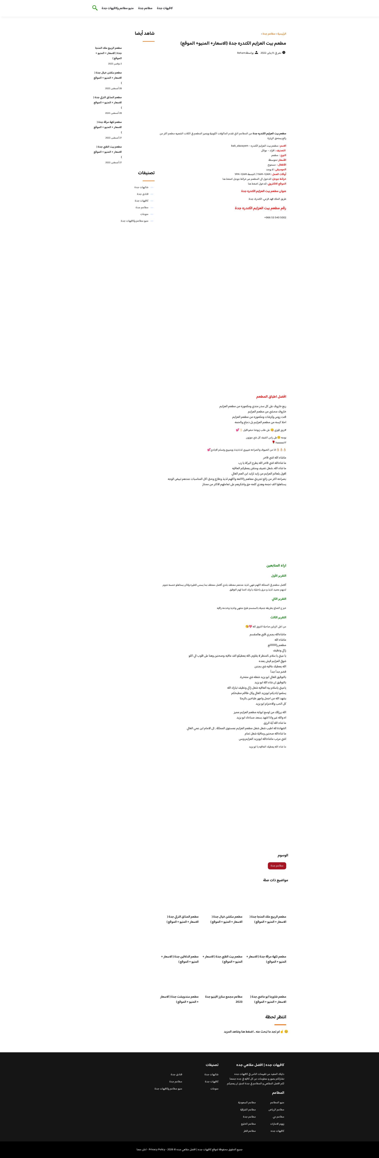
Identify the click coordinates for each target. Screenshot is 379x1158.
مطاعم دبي (278, 1117)
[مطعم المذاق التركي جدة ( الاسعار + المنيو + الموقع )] (139, 103)
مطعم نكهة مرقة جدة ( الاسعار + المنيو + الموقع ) (266, 959)
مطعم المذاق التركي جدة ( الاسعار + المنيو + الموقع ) (183, 919)
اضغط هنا (227, 179)
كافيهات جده (277, 1131)
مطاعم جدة (145, 8)
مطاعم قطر (250, 1131)
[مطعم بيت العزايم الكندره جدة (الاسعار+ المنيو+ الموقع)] (222, 93)
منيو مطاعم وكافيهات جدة (118, 8)
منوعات (144, 214)
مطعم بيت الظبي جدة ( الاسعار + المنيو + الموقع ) (222, 959)
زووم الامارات (277, 1124)
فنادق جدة (142, 194)
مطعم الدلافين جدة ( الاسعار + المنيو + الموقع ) (180, 959)
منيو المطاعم (277, 1102)
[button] (222, 468)
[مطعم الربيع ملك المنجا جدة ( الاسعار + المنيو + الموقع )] (139, 54)
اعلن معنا (142, 1149)
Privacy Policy (157, 1149)
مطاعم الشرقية (248, 1109)
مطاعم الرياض (276, 1109)
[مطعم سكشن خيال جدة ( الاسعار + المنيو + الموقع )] (139, 79)
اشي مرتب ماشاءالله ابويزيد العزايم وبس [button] (262, 739)
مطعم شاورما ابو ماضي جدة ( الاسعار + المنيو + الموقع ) (268, 999)
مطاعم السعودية (247, 1102)
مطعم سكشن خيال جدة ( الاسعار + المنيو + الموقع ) (226, 919)
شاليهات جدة (141, 187)
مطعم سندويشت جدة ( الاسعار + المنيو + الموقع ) (179, 999)
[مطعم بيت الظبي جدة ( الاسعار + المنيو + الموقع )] (139, 153)
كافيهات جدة (165, 8)
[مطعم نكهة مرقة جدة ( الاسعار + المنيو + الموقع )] (139, 128)
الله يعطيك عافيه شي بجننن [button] (270, 666)
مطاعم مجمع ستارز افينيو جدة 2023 (223, 999)
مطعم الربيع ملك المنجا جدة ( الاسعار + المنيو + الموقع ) (268, 919)
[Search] (94, 8)
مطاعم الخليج (248, 1124)
